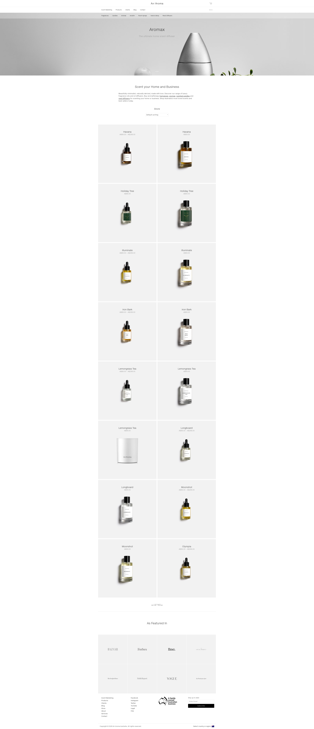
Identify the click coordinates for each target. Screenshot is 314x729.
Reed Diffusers (167, 15)
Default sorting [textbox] (152, 115)
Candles (115, 15)
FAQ (132, 711)
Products (119, 10)
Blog (135, 10)
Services (104, 713)
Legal (133, 708)
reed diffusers (124, 98)
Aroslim (132, 15)
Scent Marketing (106, 10)
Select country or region (202, 726)
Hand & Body (155, 15)
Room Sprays (142, 15)
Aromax (123, 15)
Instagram (134, 700)
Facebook (134, 698)
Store (211, 10)
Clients (127, 10)
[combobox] (157, 115)
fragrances (164, 96)
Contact (142, 10)
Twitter (133, 703)
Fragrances (105, 15)
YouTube (134, 706)
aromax (172, 96)
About (103, 711)
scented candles (183, 96)
